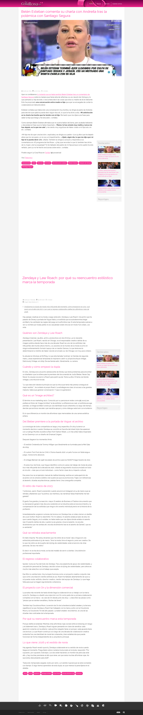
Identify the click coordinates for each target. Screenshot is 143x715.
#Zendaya (79, 673)
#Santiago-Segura (27, 166)
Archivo (91, 4)
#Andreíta (47, 163)
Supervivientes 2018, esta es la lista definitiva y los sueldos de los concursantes (108, 190)
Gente (34, 163)
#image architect (46, 673)
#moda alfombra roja (68, 673)
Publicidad (38, 712)
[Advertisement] (71, 82)
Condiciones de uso (22, 712)
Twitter (47, 153)
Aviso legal (44, 712)
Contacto (107, 4)
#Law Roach (56, 673)
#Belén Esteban (73, 163)
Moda (30, 673)
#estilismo (37, 673)
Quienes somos (117, 4)
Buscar (99, 4)
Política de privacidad (30, 712)
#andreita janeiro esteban (60, 163)
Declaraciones (26, 163)
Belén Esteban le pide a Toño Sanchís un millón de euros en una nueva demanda (108, 156)
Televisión (40, 163)
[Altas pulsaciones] (39, 705)
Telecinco (28, 158)
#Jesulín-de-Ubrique (85, 163)
